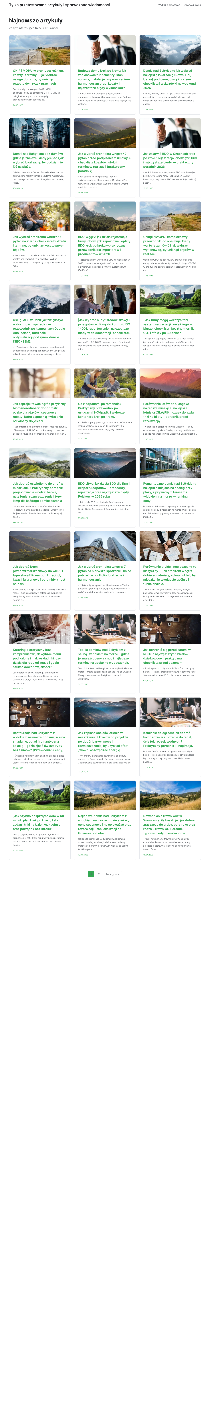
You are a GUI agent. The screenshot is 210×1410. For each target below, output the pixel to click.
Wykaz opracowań (169, 4)
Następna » (112, 874)
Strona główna (192, 4)
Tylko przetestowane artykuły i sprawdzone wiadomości (59, 5)
